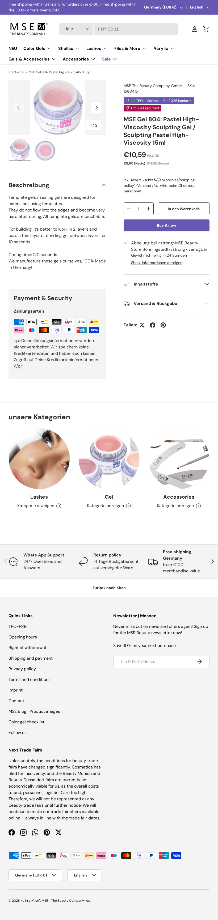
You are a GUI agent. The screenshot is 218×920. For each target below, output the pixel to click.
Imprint (16, 690)
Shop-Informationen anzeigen (156, 262)
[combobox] (118, 29)
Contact (16, 700)
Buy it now (166, 225)
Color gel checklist (26, 722)
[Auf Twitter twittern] (142, 325)
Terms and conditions (30, 679)
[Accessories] (178, 458)
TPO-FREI (18, 626)
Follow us (18, 732)
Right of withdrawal (27, 647)
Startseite (16, 72)
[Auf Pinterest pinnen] (163, 325)
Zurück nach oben (109, 587)
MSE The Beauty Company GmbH (153, 85)
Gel (109, 497)
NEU (13, 48)
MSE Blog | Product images (34, 711)
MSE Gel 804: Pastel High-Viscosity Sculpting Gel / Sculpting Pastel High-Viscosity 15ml (61, 72)
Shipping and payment (31, 658)
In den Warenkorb (184, 208)
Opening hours (23, 637)
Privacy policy (22, 669)
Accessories (178, 497)
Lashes (39, 497)
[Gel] (109, 458)
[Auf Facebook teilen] (152, 325)
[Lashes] (39, 458)
